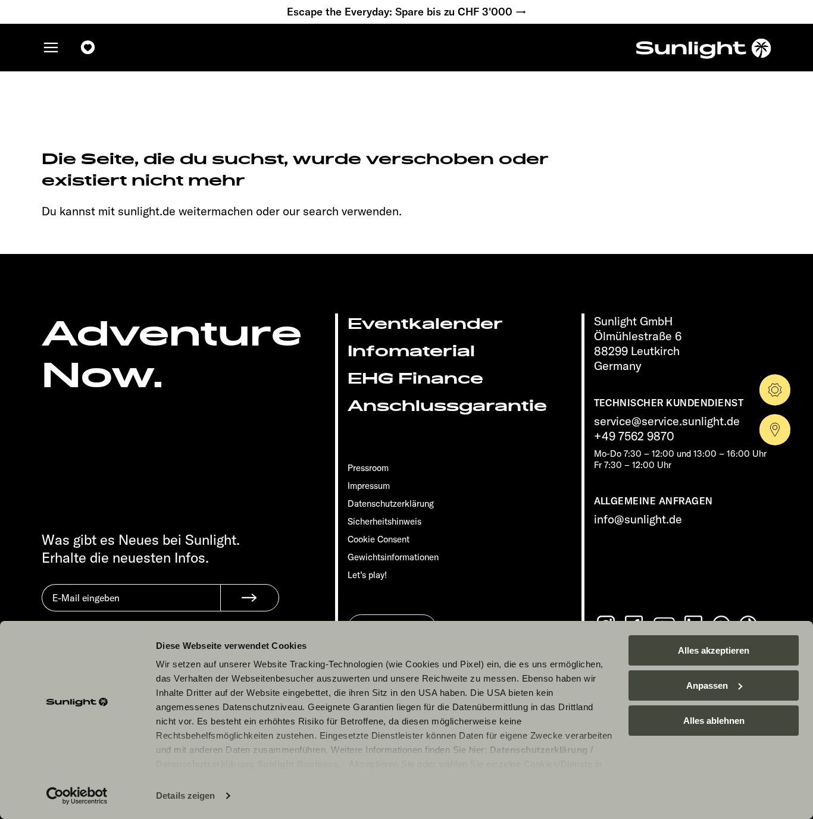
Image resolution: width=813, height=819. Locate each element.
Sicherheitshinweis (384, 521)
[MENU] (51, 47)
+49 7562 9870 (634, 435)
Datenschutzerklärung (539, 750)
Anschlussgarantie (447, 406)
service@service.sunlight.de (667, 420)
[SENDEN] (249, 597)
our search (311, 210)
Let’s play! (367, 574)
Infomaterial (411, 351)
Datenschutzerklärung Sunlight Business (247, 764)
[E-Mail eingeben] (131, 606)
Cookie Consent (378, 539)
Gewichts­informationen (393, 557)
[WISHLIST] (88, 47)
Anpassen (707, 685)
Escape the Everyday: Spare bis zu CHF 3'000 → (407, 11)
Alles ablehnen (714, 721)
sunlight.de (147, 210)
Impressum (369, 485)
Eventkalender (425, 324)
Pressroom (368, 467)
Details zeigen (185, 795)
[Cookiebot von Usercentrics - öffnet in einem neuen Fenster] (77, 796)
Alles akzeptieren (713, 650)
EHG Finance (415, 378)
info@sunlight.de (638, 519)
